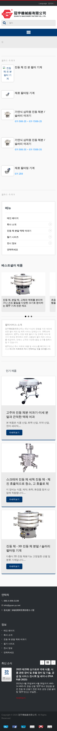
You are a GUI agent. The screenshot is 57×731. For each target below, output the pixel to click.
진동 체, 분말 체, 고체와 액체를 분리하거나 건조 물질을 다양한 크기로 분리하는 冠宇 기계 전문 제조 (23, 303)
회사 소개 (11, 224)
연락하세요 (12, 249)
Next (53, 662)
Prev (42, 662)
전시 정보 (11, 243)
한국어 (50, 3)
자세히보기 (14, 432)
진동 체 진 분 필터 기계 (28, 67)
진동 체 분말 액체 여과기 (19, 230)
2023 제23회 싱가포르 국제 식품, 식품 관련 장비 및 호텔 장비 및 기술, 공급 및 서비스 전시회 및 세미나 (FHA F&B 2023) (35, 674)
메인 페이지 (13, 218)
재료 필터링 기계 (25, 93)
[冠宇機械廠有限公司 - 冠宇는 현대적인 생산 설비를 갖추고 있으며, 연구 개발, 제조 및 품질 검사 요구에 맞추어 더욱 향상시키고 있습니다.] (23, 13)
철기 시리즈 (13, 237)
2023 (8, 679)
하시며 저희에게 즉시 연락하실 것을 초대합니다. (30, 349)
